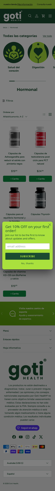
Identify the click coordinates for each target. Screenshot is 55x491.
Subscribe (27, 256)
